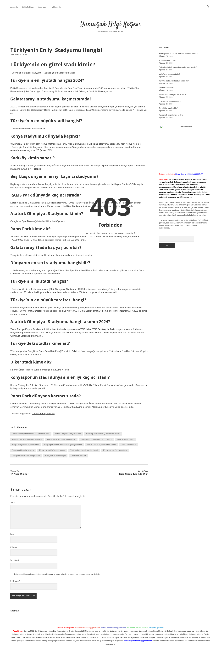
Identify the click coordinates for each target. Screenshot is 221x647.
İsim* (12, 534)
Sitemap (14, 610)
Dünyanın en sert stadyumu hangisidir (27, 439)
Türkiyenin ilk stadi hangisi (55, 456)
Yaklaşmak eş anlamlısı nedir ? (171, 115)
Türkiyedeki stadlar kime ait (23, 450)
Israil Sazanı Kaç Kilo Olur (133, 474)
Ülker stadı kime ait (78, 456)
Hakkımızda (56, 7)
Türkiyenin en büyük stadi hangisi (52, 450)
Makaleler (22, 427)
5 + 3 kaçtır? (15, 581)
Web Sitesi (14, 560)
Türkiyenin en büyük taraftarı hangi (84, 450)
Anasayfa (14, 7)
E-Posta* (13, 547)
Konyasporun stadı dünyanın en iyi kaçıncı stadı (63, 445)
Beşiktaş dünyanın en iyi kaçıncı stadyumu (103, 434)
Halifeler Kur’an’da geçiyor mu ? (171, 101)
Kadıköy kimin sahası (125, 439)
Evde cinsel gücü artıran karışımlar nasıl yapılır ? (178, 67)
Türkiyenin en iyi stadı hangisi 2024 (26, 456)
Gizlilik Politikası (28, 7)
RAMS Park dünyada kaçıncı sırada (101, 445)
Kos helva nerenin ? (166, 88)
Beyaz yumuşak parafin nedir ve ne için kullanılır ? (178, 54)
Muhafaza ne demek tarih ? (169, 74)
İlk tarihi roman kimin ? (167, 60)
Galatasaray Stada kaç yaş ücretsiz (61, 439)
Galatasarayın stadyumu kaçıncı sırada (96, 439)
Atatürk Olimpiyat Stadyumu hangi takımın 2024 (31, 434)
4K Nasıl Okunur (19, 474)
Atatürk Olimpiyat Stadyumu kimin (68, 434)
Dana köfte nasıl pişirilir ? (168, 108)
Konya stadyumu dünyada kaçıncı (25, 445)
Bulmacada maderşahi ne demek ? (172, 94)
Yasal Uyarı (42, 7)
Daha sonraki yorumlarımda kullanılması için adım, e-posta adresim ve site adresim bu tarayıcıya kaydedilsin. (57, 574)
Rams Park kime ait (128, 445)
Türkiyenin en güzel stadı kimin (115, 450)
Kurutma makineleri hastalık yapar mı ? (174, 81)
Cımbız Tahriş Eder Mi (43, 413)
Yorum (12, 502)
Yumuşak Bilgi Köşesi (110, 24)
